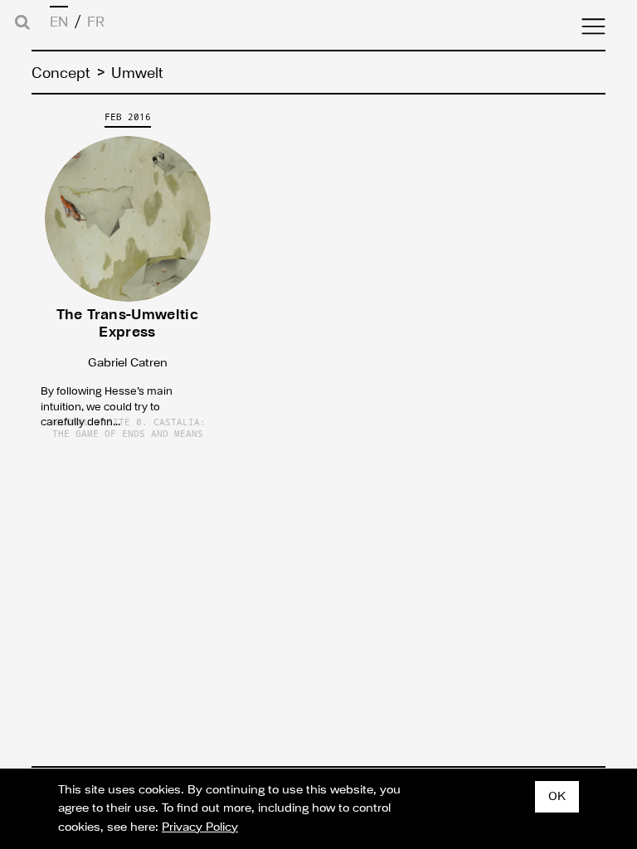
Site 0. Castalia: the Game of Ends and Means (129, 428)
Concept (61, 73)
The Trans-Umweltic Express (127, 323)
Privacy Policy (200, 827)
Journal (69, 422)
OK (557, 796)
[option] (127, 275)
